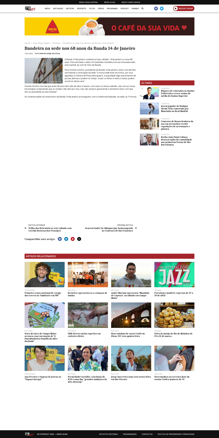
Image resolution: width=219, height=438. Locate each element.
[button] (176, 8)
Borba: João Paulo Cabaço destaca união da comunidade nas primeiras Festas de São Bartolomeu (176, 141)
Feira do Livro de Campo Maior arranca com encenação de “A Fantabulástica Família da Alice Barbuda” (41, 337)
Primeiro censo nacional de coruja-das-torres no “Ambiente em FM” (43, 294)
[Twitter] (162, 8)
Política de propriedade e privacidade (176, 434)
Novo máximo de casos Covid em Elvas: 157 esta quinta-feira (128, 334)
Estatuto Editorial (108, 434)
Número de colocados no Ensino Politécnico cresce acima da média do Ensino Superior (177, 93)
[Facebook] (156, 8)
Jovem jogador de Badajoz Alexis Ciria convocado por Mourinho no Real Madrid (175, 108)
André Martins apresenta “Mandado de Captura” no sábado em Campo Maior (130, 295)
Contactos (147, 434)
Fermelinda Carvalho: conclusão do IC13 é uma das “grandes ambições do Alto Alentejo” (87, 379)
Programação (130, 434)
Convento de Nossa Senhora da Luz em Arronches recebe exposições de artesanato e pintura (177, 125)
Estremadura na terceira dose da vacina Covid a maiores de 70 (171, 378)
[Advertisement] (167, 59)
